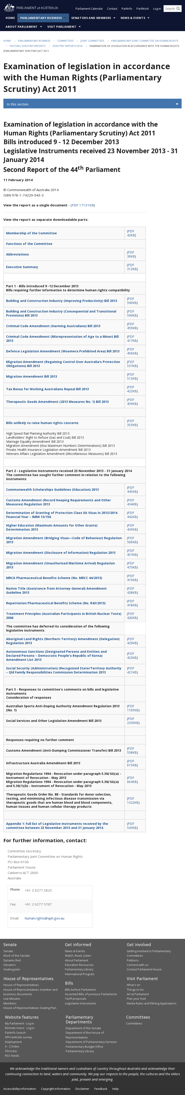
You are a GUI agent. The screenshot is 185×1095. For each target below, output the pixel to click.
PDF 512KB (132, 376)
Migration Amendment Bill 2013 (31, 376)
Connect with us (137, 965)
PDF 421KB (132, 670)
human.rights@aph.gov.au (44, 918)
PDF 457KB (132, 552)
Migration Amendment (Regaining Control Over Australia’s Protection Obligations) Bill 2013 (63, 364)
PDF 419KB (132, 578)
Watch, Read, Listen (78, 956)
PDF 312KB (132, 267)
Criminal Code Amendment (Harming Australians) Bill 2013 (53, 326)
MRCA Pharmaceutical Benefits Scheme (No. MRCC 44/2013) (54, 578)
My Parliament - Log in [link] (19, 1023)
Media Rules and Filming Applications (151, 1003)
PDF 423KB (132, 655)
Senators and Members (91, 18)
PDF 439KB (132, 527)
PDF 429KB (132, 641)
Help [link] (115, 1089)
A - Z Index (12, 1046)
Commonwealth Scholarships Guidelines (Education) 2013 (52, 489)
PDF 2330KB (133, 720)
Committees (65, 40)
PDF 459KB (132, 326)
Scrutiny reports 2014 (67, 46)
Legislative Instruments (80, 1003)
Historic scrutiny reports (27, 46)
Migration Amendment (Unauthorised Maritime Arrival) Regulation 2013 (60, 565)
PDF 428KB (132, 590)
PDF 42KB (131, 233)
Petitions (133, 960)
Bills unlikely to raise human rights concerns (42, 423)
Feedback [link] (100, 1089)
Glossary (11, 1051)
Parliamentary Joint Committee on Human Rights (144, 40)
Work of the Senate (16, 956)
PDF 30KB (131, 254)
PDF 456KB (132, 351)
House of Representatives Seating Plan (29, 1008)
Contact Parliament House (144, 969)
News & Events (133, 18)
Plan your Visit (136, 999)
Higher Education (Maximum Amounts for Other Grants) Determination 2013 (51, 527)
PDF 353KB (132, 423)
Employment (13, 1042)
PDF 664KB (132, 780)
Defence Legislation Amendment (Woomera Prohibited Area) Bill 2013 (63, 351)
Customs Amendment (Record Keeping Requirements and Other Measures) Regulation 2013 (58, 502)
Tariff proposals (75, 999)
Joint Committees (92, 40)
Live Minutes (11, 999)
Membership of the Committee (31, 233)
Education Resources (79, 965)
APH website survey (18, 1037)
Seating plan (11, 969)
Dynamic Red (12, 960)
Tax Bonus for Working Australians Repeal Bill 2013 (47, 389)
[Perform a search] (178, 8)
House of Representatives (21, 985)
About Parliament (22, 27)
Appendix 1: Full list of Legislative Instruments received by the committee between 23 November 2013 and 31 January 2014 (57, 825)
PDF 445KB (132, 489)
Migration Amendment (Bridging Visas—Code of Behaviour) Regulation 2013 (64, 540)
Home (10, 18)
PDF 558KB (132, 750)
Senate (8, 951)
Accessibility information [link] (19, 1089)
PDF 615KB (132, 763)
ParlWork (142, 9)
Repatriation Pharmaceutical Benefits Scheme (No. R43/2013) (56, 603)
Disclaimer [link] (82, 1089)
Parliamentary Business (41, 18)
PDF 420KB (132, 615)
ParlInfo (127, 9)
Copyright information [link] (55, 1089)
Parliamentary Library (79, 969)
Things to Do (135, 990)
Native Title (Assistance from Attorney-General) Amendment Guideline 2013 (56, 590)
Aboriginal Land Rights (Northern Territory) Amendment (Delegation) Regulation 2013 (63, 641)
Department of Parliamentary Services (91, 1042)
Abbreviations (17, 254)
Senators (9, 965)
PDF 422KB (132, 389)
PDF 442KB (132, 515)
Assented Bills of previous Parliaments (91, 994)
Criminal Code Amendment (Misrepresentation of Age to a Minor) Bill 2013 (62, 338)
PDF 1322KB (133, 800)
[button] (92, 104)
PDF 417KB (132, 338)
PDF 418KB (132, 603)
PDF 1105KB (133, 708)
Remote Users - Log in (20, 1028)
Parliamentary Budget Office (84, 1047)
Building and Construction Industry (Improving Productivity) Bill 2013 (61, 301)
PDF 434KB (132, 502)
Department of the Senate (83, 1028)
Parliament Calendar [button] (89, 9)
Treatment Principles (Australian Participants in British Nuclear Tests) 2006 (63, 615)
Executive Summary (22, 267)
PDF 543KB (132, 825)
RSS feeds (12, 1056)
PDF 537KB (132, 364)
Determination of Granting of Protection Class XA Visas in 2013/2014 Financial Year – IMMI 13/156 (61, 515)
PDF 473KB (132, 565)
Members (9, 1003)
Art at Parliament (138, 994)
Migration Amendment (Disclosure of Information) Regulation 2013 (61, 552)
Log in (157, 9)
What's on (133, 985)
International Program (79, 974)
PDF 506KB (132, 540)
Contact (112, 9)
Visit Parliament (61, 27)
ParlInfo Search (15, 1033)
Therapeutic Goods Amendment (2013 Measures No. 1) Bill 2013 (57, 401)
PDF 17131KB (83, 205)
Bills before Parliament (80, 990)
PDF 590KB (132, 301)
